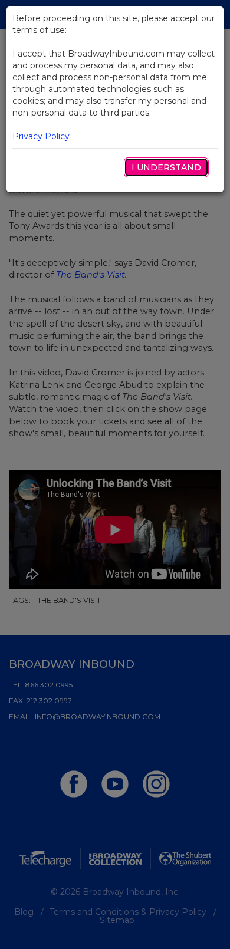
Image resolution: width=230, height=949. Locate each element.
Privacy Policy (41, 136)
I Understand (166, 167)
